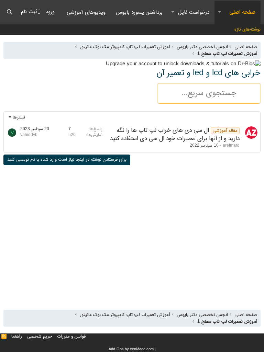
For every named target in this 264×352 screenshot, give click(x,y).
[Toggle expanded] (219, 12)
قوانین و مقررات (71, 336)
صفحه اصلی (242, 12)
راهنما (16, 336)
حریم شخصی (39, 336)
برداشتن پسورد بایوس (139, 12)
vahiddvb (28, 135)
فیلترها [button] (19, 117)
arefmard (231, 145)
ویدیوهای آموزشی (86, 12)
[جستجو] (9, 12)
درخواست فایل (193, 12)
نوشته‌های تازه (247, 29)
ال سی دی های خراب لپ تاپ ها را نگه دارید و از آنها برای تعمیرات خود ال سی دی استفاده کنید (175, 134)
